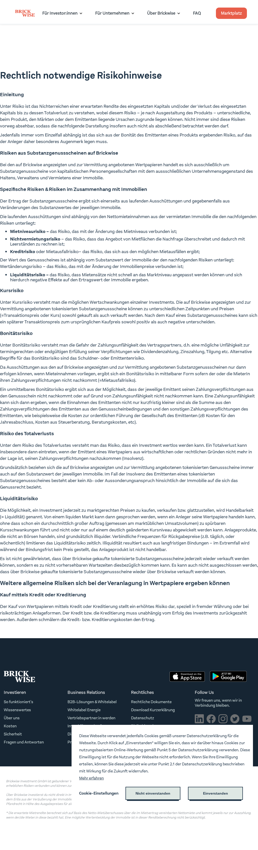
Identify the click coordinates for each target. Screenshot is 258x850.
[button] (61, 13)
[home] (25, 13)
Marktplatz (231, 13)
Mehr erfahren (91, 778)
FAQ (197, 13)
